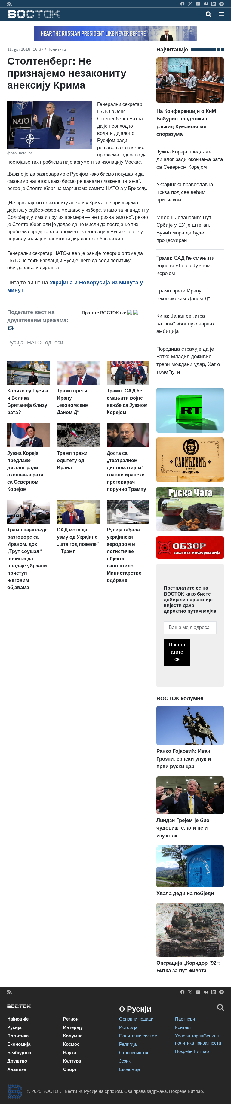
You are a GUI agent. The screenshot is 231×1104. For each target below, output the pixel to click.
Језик (125, 1060)
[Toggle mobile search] (208, 14)
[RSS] (9, 4)
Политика (56, 49)
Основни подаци (136, 1018)
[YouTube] (198, 4)
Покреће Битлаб (192, 1051)
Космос (71, 1044)
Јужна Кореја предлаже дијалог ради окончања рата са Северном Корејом (189, 159)
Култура (72, 1060)
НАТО (34, 343)
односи (54, 343)
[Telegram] (221, 4)
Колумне (72, 1035)
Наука (69, 1052)
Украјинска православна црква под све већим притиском (184, 192)
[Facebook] (182, 4)
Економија (18, 1044)
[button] (221, 14)
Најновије (18, 1018)
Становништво (134, 1052)
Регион (71, 1018)
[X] (190, 4)
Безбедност (20, 1052)
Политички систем (138, 1035)
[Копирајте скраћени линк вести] (41, 328)
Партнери (185, 1018)
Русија (15, 343)
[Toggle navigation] (219, 14)
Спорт (70, 1069)
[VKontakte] (206, 4)
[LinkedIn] (213, 4)
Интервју (73, 1027)
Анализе (16, 1069)
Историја (128, 1027)
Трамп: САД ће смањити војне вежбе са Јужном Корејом (185, 265)
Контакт (183, 1027)
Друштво (17, 1060)
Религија (128, 1044)
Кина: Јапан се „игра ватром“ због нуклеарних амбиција (185, 323)
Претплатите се (177, 652)
